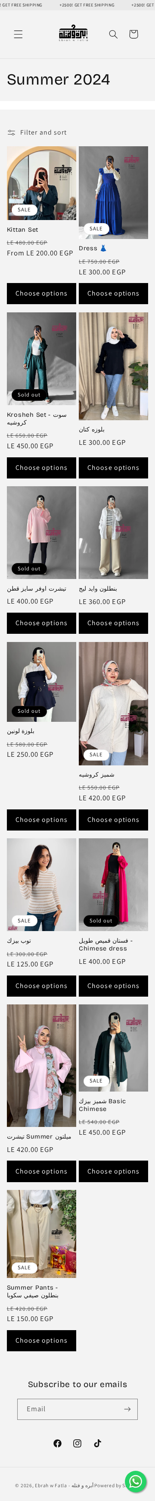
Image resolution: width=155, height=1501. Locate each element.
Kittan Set (22, 229)
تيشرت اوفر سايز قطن (36, 588)
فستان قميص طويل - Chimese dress (106, 944)
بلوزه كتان (92, 429)
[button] (18, 34)
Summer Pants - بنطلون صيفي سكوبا (33, 1291)
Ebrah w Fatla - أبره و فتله (64, 1485)
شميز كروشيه (97, 774)
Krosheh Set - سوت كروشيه (37, 418)
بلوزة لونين (21, 731)
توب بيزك (19, 940)
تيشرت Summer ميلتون (39, 1136)
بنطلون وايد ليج (98, 588)
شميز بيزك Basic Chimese (102, 1105)
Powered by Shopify (117, 1485)
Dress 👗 (93, 248)
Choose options (42, 293)
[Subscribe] (127, 1409)
